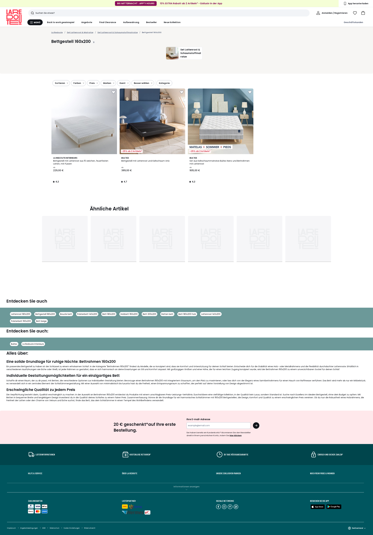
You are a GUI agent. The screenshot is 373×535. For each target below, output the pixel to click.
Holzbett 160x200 (129, 314)
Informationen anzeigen (186, 486)
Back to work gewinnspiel (60, 22)
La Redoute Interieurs (33, 344)
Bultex (14, 344)
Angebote (86, 22)
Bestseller (151, 22)
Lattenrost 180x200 (20, 314)
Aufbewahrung (131, 22)
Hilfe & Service (35, 473)
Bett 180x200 (108, 314)
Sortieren (60, 83)
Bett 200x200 (149, 314)
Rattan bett (167, 314)
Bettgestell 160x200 (151, 32)
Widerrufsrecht (89, 528)
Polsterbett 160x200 (21, 321)
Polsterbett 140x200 (87, 314)
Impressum (11, 528)
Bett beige (41, 321)
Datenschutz (55, 528)
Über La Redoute (129, 473)
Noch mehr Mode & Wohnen (322, 473)
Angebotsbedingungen (29, 528)
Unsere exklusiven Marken (228, 473)
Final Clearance (107, 22)
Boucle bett (66, 314)
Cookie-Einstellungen (72, 528)
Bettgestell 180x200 (45, 314)
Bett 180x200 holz (187, 314)
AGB (44, 528)
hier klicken (236, 435)
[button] (363, 12)
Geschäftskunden (353, 22)
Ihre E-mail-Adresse (198, 419)
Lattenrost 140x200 (210, 314)
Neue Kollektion (172, 22)
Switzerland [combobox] (357, 528)
